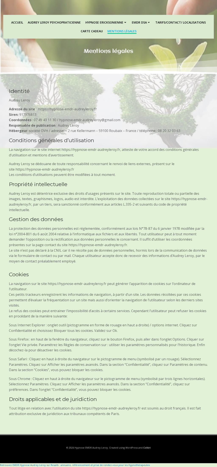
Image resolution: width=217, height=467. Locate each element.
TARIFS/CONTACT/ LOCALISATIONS (180, 22)
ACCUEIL (17, 22)
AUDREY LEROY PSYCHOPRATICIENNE (54, 22)
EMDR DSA (139, 22)
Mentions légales (121, 31)
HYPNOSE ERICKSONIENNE (104, 22)
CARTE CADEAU (92, 31)
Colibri (147, 447)
